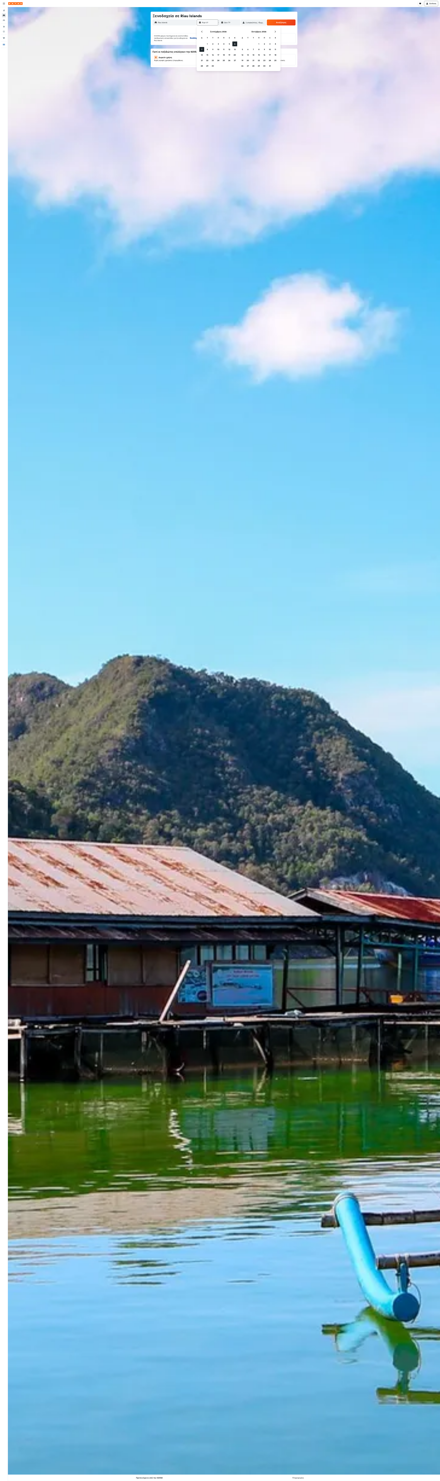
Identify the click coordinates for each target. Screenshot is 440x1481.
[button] (3, 3)
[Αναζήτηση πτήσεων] (4, 10)
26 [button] (229, 60)
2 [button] (212, 44)
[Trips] (4, 38)
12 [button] (229, 49)
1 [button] (207, 44)
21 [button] (202, 60)
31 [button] (270, 66)
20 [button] (235, 55)
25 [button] (224, 60)
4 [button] (223, 44)
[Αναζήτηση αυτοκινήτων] (4, 20)
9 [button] (212, 49)
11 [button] (223, 49)
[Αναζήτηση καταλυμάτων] (4, 15)
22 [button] (207, 60)
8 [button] (207, 49)
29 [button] (207, 66)
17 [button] (218, 55)
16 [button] (213, 55)
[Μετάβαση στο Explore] (4, 26)
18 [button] (224, 55)
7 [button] (201, 49)
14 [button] (202, 55)
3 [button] (218, 44)
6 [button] (234, 44)
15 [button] (207, 55)
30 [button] (213, 66)
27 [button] (235, 60)
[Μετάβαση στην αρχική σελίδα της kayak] (15, 3)
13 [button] (235, 49)
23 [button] (213, 60)
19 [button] (229, 55)
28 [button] (202, 66)
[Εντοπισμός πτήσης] (4, 31)
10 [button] (218, 49)
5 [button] (229, 44)
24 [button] (218, 60)
